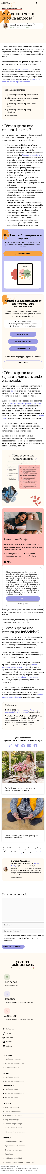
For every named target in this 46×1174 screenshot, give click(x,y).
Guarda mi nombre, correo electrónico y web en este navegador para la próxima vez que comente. (24, 938)
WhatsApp (10, 1015)
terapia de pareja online (28, 677)
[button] (10, 745)
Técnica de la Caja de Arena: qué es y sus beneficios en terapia (21, 836)
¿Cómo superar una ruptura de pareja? (23, 94)
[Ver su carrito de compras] (36, 3)
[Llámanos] (7, 994)
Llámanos (10, 998)
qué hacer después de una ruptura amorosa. (21, 80)
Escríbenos (10, 982)
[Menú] (43, 3)
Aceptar (23, 598)
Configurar (23, 603)
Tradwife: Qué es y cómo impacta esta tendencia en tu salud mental (20, 789)
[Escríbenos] (7, 977)
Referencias (12, 116)
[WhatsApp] (7, 1011)
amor (13, 391)
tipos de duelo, (23, 69)
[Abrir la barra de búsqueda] (39, 3)
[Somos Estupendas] (5, 3)
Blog (4, 8)
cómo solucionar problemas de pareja (19, 666)
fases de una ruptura (31, 155)
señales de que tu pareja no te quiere (25, 403)
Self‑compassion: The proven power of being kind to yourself (21, 711)
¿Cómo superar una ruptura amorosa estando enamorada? (22, 99)
